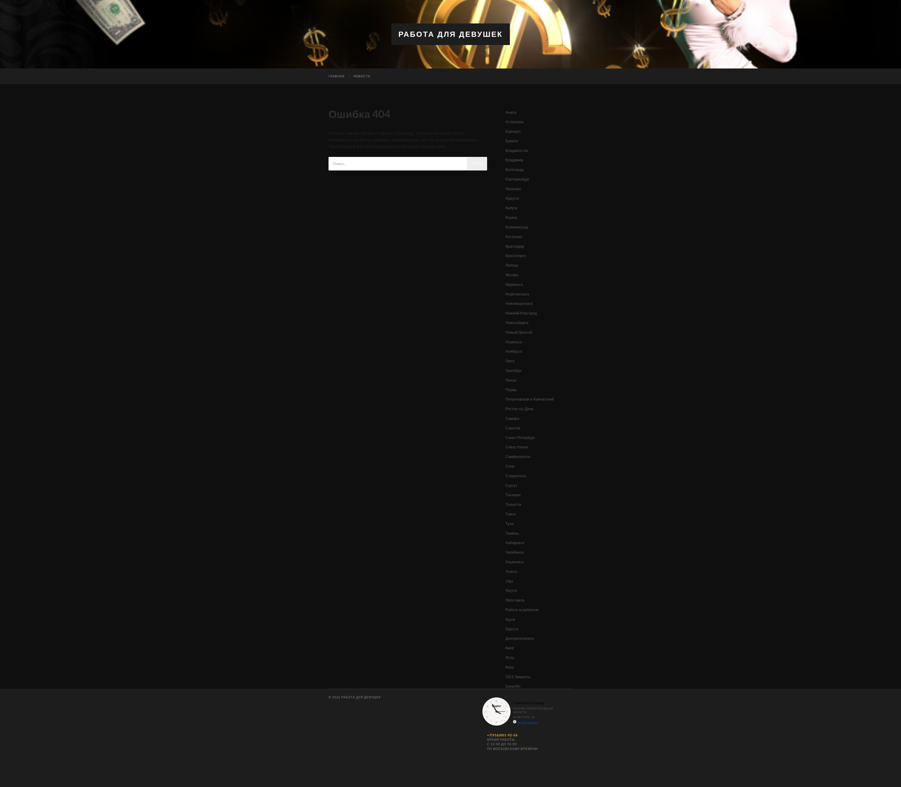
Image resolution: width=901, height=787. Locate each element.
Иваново (513, 188)
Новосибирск (516, 322)
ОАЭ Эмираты (518, 676)
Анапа (510, 112)
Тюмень (512, 533)
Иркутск (512, 198)
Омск (509, 361)
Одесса (511, 629)
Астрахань (514, 121)
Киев (509, 648)
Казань (511, 217)
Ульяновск (514, 562)
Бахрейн (512, 686)
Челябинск (514, 552)
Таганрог (513, 494)
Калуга (511, 207)
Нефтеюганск (517, 294)
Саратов (512, 428)
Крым (510, 619)
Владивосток (516, 150)
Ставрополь (516, 475)
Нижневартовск (519, 303)
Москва (511, 274)
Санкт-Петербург (520, 437)
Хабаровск (514, 542)
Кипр (509, 667)
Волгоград (514, 169)
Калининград (516, 227)
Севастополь (516, 447)
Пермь (511, 389)
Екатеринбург (517, 179)
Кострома (513, 236)
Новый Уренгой (518, 332)
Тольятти (513, 504)
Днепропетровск (519, 638)
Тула (509, 523)
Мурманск (514, 284)
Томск (510, 514)
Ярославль (515, 600)
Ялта (509, 657)
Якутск (511, 590)
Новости (362, 76)
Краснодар (514, 246)
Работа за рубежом (521, 609)
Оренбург (513, 370)
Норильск (513, 342)
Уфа (509, 581)
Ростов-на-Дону (519, 408)
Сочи (509, 466)
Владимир (514, 160)
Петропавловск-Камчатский (529, 399)
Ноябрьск (513, 351)
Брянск (511, 141)
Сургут (511, 485)
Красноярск (515, 255)
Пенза (510, 380)
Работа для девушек (450, 34)
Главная (336, 76)
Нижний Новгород (521, 313)
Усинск (511, 571)
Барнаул (512, 131)
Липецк (511, 265)
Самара (512, 418)
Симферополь (518, 456)
